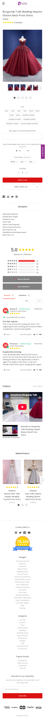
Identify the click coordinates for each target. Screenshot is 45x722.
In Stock (23, 622)
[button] (36, 334)
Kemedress (22, 660)
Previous (4, 88)
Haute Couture (22, 635)
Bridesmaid (22, 638)
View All (22, 668)
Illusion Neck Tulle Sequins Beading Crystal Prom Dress (12, 496)
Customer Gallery (22, 603)
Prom (22, 625)
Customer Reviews (23, 587)
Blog (22, 605)
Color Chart (22, 592)
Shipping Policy (22, 571)
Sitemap (22, 608)
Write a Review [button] (24, 279)
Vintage (22, 641)
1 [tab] (15, 98)
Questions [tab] (23, 295)
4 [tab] (26, 98)
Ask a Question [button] (23, 286)
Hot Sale (22, 620)
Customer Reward (22, 561)
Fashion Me (22, 665)
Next (40, 88)
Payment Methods (22, 595)
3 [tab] (22, 98)
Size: (22, 107)
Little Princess (22, 663)
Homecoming (23, 628)
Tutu (22, 643)
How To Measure (22, 584)
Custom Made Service (22, 579)
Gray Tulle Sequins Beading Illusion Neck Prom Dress (33, 496)
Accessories (22, 648)
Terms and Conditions (22, 577)
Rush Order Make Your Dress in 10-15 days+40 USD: (22, 145)
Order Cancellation (23, 600)
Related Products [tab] (22, 453)
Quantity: (22, 168)
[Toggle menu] (3, 3)
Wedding (22, 630)
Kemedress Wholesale (22, 597)
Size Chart (22, 590)
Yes (28, 150)
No (20, 150)
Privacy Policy (22, 574)
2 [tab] (19, 98)
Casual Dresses (22, 646)
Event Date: (22, 157)
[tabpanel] (10, 88)
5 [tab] (30, 98)
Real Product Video (22, 582)
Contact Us (22, 566)
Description (22, 206)
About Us (22, 564)
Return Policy (23, 569)
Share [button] (8, 334)
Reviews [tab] (7, 295)
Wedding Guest (22, 633)
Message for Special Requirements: (22, 131)
